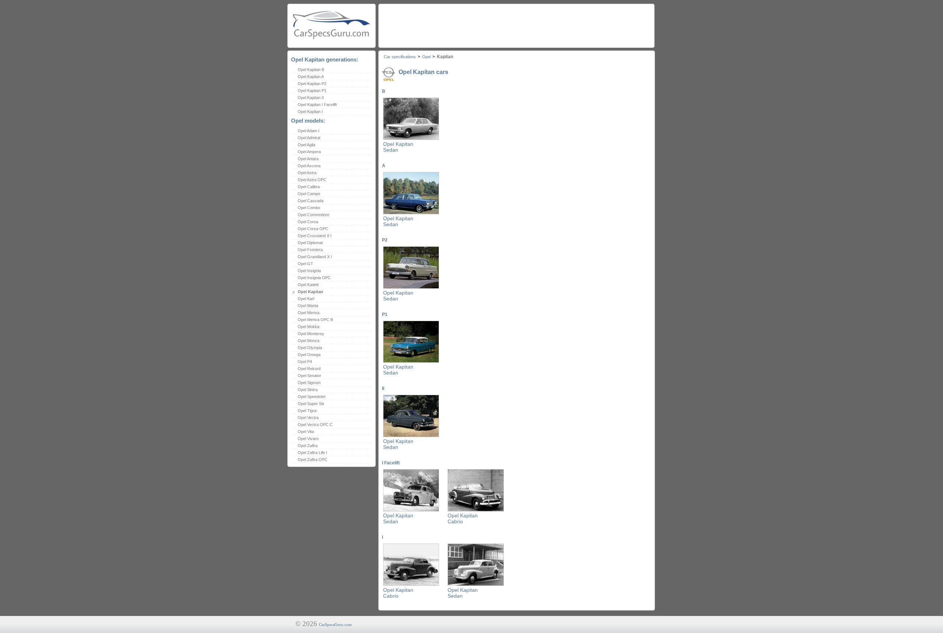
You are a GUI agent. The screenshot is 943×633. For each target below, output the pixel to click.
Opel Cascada (310, 200)
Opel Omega (309, 354)
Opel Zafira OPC (312, 459)
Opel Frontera (310, 249)
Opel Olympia (310, 347)
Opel (426, 56)
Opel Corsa (308, 221)
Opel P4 (305, 361)
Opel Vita (306, 431)
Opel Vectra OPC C (315, 424)
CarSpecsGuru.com (335, 624)
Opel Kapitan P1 (312, 90)
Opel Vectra (308, 417)
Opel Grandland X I (315, 256)
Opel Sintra (308, 389)
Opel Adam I (308, 131)
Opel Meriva (308, 312)
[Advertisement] (516, 24)
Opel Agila (306, 145)
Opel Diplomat (310, 242)
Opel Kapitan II (311, 97)
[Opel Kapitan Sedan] (411, 138)
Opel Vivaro (308, 438)
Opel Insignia (309, 270)
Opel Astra (307, 172)
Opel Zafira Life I (312, 452)
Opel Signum (309, 382)
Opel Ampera (309, 152)
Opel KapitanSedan (398, 147)
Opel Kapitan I (310, 111)
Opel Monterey (311, 333)
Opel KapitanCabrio (463, 518)
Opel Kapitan (310, 291)
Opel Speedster (312, 396)
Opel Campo (309, 193)
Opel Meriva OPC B (315, 319)
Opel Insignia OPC (314, 277)
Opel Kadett (308, 284)
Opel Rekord (309, 368)
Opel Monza (308, 340)
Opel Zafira (308, 445)
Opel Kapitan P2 (312, 83)
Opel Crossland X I (315, 235)
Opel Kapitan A (311, 76)
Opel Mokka (308, 326)
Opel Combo (309, 207)
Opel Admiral (309, 138)
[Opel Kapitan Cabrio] (476, 510)
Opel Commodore (313, 214)
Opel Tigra (307, 410)
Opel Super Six (311, 403)
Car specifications (400, 56)
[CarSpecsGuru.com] (331, 24)
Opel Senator (309, 375)
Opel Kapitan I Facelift (317, 104)
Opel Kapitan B (311, 69)
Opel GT (305, 263)
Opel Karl (306, 298)
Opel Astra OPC (312, 179)
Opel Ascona (309, 165)
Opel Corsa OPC (313, 228)
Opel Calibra (309, 186)
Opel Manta (308, 305)
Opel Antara (308, 159)
